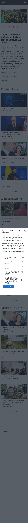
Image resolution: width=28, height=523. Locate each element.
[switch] (22, 261)
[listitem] (14, 258)
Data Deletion (5, 292)
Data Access (14, 292)
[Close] (25, 231)
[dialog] (14, 261)
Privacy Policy (22, 292)
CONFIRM (8, 286)
